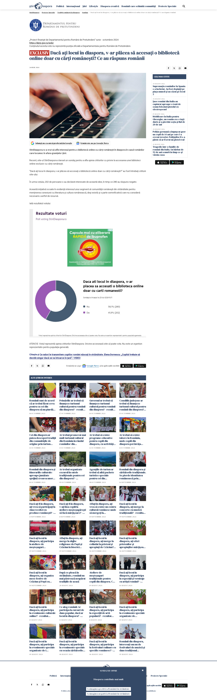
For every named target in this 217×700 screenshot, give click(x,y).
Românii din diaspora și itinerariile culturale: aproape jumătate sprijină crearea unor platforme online (42, 474)
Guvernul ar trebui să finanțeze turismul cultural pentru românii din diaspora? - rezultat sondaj (102, 405)
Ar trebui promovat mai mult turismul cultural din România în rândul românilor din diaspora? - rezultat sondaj (72, 439)
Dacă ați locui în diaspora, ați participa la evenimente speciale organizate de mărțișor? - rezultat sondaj (132, 611)
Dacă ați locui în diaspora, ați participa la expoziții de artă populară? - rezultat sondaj (101, 611)
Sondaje (85, 13)
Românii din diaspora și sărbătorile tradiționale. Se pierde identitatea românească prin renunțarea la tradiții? (132, 474)
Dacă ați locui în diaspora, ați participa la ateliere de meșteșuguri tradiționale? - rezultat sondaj (41, 543)
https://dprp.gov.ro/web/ (41, 43)
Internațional (73, 6)
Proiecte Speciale (167, 6)
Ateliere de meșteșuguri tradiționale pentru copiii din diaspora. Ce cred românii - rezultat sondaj (102, 577)
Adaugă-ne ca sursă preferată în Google (53, 143)
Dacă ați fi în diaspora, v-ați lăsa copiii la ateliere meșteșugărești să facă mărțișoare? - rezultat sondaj (72, 508)
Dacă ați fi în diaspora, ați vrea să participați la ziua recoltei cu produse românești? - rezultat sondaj (42, 508)
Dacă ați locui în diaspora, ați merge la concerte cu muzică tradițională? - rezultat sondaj (131, 508)
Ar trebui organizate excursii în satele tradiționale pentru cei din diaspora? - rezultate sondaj (72, 474)
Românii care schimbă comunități (139, 6)
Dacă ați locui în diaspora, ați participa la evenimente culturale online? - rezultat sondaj (42, 611)
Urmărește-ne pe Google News (94, 143)
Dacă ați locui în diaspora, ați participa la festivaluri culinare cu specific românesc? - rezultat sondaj (102, 646)
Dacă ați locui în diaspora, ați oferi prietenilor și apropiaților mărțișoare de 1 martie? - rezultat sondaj (132, 543)
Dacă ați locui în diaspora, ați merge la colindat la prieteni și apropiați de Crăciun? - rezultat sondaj (102, 543)
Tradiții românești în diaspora (68, 13)
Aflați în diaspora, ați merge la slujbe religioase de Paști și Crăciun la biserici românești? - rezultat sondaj (71, 543)
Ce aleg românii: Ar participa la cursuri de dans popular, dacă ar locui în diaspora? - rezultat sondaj (71, 611)
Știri (85, 6)
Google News (93, 365)
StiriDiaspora (34, 13)
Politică (60, 6)
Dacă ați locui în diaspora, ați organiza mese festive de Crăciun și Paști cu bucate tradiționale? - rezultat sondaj (41, 577)
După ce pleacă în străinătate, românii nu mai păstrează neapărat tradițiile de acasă (72, 577)
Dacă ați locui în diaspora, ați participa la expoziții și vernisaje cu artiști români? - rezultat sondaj (132, 577)
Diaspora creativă (110, 6)
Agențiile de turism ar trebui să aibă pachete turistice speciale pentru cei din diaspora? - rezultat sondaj (101, 474)
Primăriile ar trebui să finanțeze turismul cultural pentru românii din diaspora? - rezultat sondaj (72, 405)
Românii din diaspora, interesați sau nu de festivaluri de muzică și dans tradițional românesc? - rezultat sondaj (132, 646)
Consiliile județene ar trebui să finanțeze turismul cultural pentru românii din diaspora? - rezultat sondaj (132, 405)
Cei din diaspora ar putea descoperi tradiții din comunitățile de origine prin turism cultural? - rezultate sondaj (42, 439)
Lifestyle (93, 6)
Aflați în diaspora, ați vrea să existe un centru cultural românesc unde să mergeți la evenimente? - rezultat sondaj (102, 508)
